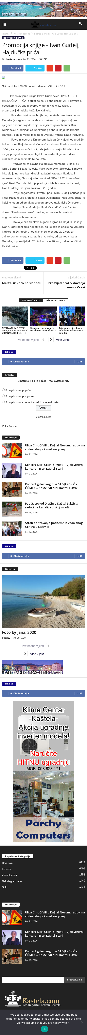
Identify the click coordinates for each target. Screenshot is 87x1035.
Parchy (6, 637)
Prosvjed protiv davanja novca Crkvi (66, 285)
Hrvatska (7, 863)
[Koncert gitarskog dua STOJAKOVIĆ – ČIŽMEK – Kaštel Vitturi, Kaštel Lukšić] (12, 489)
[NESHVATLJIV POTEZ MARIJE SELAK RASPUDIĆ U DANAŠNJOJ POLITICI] (15, 316)
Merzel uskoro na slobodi (21, 283)
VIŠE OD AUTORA (55, 300)
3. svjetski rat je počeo (18, 390)
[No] (82, 1022)
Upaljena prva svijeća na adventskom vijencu (43, 329)
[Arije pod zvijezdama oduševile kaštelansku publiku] (72, 316)
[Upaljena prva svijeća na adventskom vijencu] (43, 316)
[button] (80, 24)
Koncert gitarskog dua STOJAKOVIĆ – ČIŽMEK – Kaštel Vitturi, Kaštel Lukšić (51, 486)
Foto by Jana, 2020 (19, 632)
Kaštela (6, 869)
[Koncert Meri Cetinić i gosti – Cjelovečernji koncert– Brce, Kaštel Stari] (12, 470)
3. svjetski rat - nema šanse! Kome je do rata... (33, 402)
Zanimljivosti (9, 875)
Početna (6, 33)
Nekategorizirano (13, 38)
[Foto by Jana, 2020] (43, 601)
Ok (44, 1029)
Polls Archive (9, 426)
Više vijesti (62, 339)
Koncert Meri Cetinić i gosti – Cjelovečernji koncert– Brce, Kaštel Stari (54, 466)
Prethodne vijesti (29, 339)
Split (4, 887)
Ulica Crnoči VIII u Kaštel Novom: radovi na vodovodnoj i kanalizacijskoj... (55, 447)
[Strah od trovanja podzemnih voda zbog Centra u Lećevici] (12, 528)
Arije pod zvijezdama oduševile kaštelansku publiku (71, 330)
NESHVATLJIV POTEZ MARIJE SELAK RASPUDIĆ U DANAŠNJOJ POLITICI (15, 330)
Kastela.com (13, 59)
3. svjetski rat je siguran (19, 396)
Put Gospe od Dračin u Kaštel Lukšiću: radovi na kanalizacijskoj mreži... (51, 505)
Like (79, 361)
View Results (43, 416)
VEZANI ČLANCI (31, 300)
